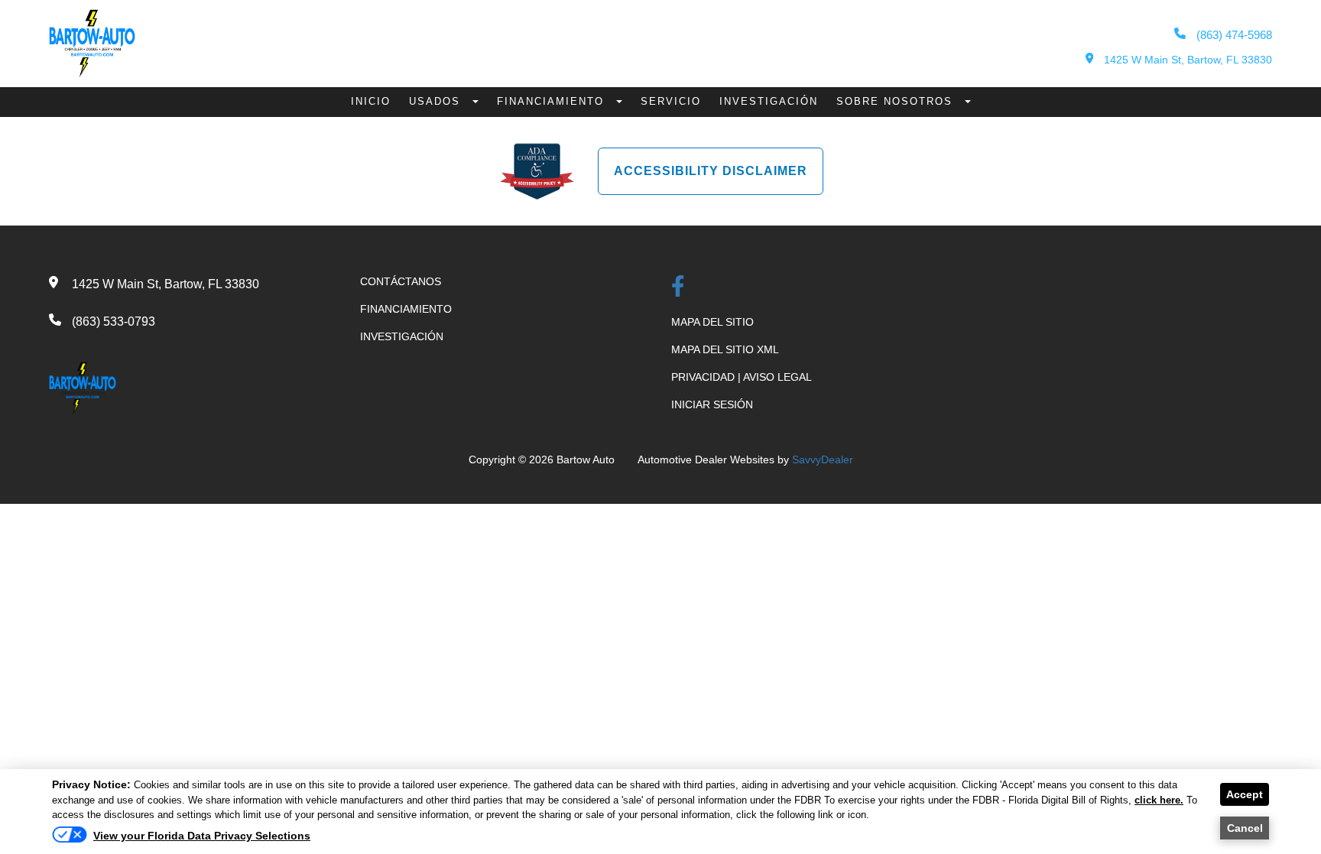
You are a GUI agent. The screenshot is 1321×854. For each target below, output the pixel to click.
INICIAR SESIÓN (712, 404)
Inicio (371, 101)
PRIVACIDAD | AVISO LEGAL (741, 377)
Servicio (671, 101)
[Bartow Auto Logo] (92, 73)
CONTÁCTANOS (400, 281)
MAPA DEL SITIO (712, 322)
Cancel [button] (1245, 828)
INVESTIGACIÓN (401, 336)
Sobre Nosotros (896, 101)
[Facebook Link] (678, 287)
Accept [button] (1244, 794)
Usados (437, 101)
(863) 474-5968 (1232, 34)
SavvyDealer (822, 459)
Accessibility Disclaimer (710, 170)
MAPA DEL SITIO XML (725, 349)
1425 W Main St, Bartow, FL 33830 (1186, 60)
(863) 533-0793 (113, 321)
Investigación (768, 101)
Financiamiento (553, 101)
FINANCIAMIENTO (406, 309)
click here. (1158, 800)
